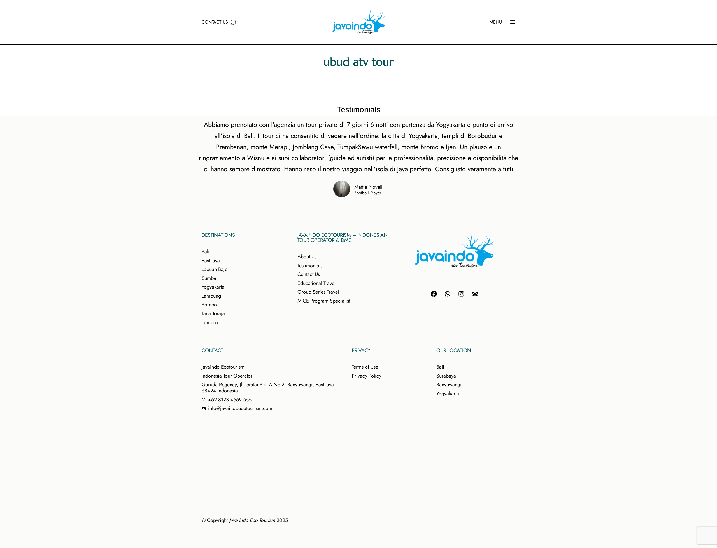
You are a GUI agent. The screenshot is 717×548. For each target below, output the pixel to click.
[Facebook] (434, 294)
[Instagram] (461, 294)
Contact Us (215, 22)
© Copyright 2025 (245, 520)
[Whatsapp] (447, 294)
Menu (496, 22)
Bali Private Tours (375, 80)
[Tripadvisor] (475, 294)
